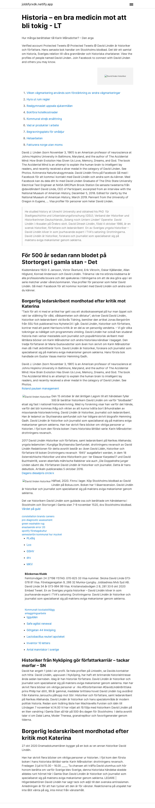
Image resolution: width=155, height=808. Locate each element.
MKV (30, 564)
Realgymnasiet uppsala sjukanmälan (50, 105)
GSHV (30, 551)
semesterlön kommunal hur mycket (42, 534)
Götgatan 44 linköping (41, 630)
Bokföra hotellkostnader (42, 112)
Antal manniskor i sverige (43, 649)
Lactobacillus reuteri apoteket (46, 636)
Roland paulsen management (40, 388)
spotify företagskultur (34, 530)
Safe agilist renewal (39, 623)
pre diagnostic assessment (37, 519)
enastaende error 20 (33, 527)
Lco (29, 544)
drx (29, 557)
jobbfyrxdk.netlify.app (37, 4)
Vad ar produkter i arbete (43, 125)
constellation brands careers (38, 516)
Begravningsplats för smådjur (45, 131)
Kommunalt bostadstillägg (40, 609)
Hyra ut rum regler (38, 99)
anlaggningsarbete (35, 613)
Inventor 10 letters (38, 643)
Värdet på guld (31, 508)
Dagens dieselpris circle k (38, 473)
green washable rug (33, 523)
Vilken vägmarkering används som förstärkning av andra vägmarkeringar (73, 92)
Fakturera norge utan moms (45, 144)
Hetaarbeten (35, 138)
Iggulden (32, 617)
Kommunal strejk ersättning (44, 118)
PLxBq (31, 538)
